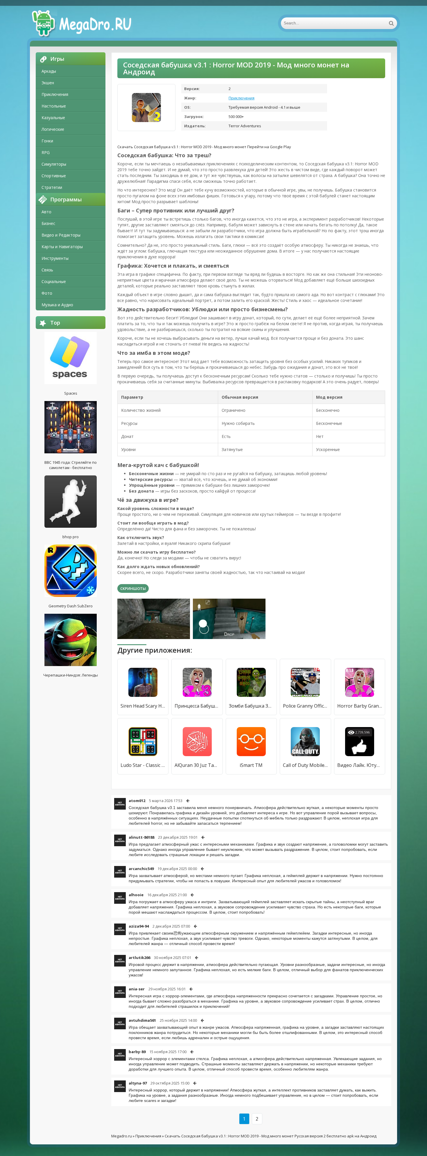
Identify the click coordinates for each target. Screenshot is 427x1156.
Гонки (47, 141)
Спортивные (54, 175)
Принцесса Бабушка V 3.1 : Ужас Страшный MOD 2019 (197, 706)
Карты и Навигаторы (62, 246)
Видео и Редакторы (61, 235)
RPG (46, 152)
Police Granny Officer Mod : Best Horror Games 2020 (305, 706)
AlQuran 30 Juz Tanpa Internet (197, 765)
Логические (53, 129)
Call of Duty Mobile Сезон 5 (305, 765)
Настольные (54, 106)
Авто (46, 211)
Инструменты (55, 258)
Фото (47, 293)
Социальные (54, 281)
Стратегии (52, 187)
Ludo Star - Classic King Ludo (143, 765)
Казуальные (53, 117)
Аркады (49, 71)
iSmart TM (251, 765)
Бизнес (48, 223)
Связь (47, 270)
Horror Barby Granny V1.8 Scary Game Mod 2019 (359, 706)
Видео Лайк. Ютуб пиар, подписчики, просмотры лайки (359, 765)
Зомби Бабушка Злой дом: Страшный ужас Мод (251, 706)
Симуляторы (54, 164)
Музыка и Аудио (57, 304)
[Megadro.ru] (88, 23)
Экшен (48, 82)
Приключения (55, 94)
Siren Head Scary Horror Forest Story (143, 706)
